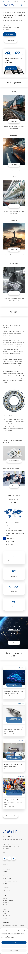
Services (5, 907)
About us (5, 898)
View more (11, 68)
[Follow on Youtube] (9, 1)
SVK (18, 1)
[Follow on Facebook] (6, 1)
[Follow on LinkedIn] (3, 1)
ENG (15, 1)
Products (5, 904)
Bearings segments (8, 900)
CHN (24, 1)
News (13, 696)
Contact (5, 918)
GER (21, 1)
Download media (14, 460)
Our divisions (10, 40)
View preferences (14, 950)
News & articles (7, 915)
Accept (14, 942)
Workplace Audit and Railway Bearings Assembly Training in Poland (13, 802)
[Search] (21, 5)
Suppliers (5, 909)
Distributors (14, 643)
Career (14, 485)
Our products (9, 34)
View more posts (10, 815)
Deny (14, 946)
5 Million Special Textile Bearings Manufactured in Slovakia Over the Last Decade (13, 729)
